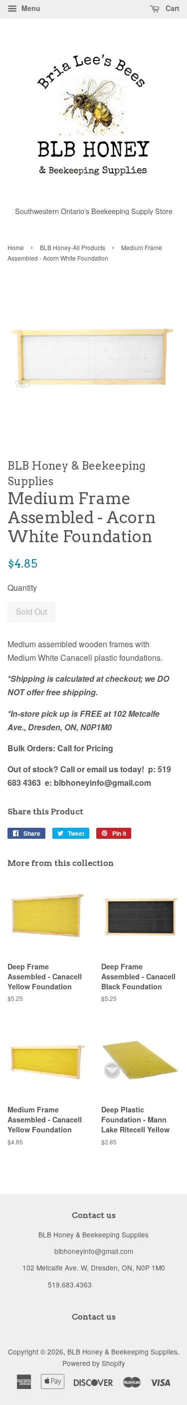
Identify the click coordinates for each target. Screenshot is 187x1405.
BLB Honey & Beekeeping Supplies (122, 1351)
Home (15, 247)
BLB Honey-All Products (72, 247)
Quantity (22, 587)
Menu (29, 8)
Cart (172, 8)
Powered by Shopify (93, 1363)
